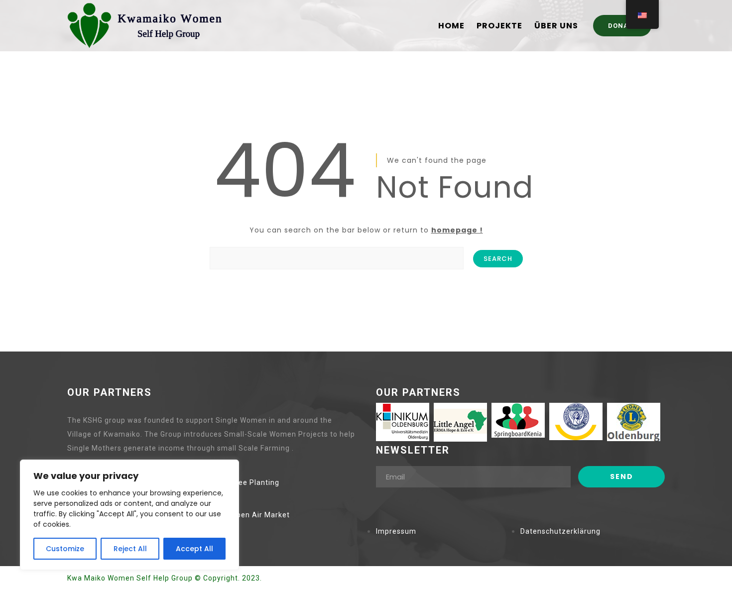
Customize (65, 549)
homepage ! (457, 230)
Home (451, 26)
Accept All (194, 549)
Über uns (556, 26)
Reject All (130, 549)
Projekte (499, 26)
